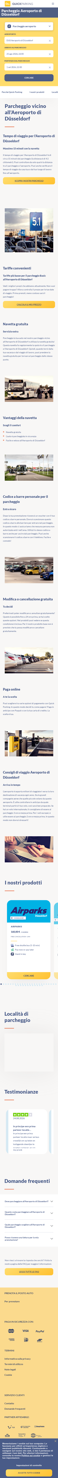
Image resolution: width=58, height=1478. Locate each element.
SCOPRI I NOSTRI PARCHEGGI (29, 180)
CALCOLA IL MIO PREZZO (29, 304)
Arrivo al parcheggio (15, 47)
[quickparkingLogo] (19, 4)
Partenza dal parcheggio (17, 61)
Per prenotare (12, 1301)
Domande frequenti (14, 1408)
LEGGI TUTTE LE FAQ (29, 1271)
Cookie (8, 1374)
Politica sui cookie (30, 1455)
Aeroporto (10, 34)
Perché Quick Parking (12, 92)
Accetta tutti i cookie (29, 1473)
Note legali (10, 1369)
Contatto (9, 1403)
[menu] (50, 3)
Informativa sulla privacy (17, 1358)
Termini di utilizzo (13, 1364)
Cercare (28, 975)
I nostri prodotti (37, 92)
